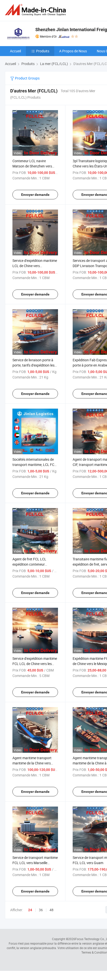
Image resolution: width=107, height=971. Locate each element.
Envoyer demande (35, 195)
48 (52, 909)
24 (30, 910)
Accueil (15, 51)
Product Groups (27, 78)
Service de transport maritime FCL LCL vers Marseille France (35, 862)
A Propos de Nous (73, 51)
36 (41, 909)
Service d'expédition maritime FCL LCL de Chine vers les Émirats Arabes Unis (34, 663)
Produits (42, 51)
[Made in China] (36, 10)
